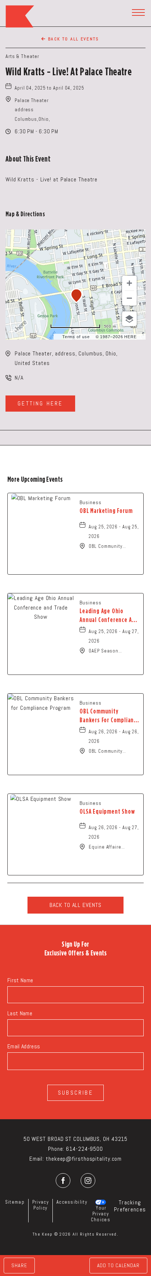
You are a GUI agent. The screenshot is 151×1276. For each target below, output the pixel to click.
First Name (20, 980)
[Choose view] (129, 318)
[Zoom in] (129, 283)
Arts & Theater (22, 56)
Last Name (19, 1013)
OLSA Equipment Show (107, 811)
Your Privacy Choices (100, 1214)
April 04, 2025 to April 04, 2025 (49, 88)
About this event (28, 158)
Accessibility (71, 1202)
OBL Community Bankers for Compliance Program (110, 716)
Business (90, 502)
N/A (19, 378)
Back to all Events (73, 39)
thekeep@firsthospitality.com (84, 1159)
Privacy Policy (40, 1205)
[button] (32, 109)
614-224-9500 (84, 1149)
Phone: (56, 1149)
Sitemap (15, 1202)
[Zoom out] (129, 298)
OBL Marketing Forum (106, 510)
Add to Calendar (118, 1265)
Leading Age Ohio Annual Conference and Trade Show (109, 615)
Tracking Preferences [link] (130, 1206)
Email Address (23, 1046)
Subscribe (75, 1092)
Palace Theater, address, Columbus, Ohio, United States (66, 358)
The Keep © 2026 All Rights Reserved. (75, 1234)
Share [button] (19, 1265)
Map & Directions (25, 213)
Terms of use (76, 337)
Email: (36, 1159)
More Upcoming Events (35, 479)
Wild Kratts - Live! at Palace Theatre (68, 71)
